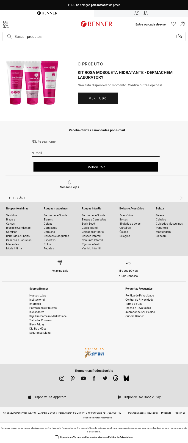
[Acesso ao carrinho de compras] (183, 25)
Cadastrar (96, 167)
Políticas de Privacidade (61, 428)
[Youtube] (83, 379)
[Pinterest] (72, 379)
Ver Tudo (98, 98)
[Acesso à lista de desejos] (173, 25)
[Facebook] (94, 379)
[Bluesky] (126, 379)
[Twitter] (105, 379)
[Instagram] (62, 379)
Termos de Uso (85, 428)
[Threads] (116, 379)
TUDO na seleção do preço (94, 5)
